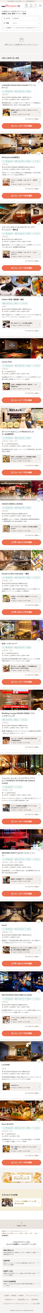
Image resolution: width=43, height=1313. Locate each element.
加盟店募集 (34, 1299)
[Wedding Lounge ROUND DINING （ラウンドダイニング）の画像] (21, 700)
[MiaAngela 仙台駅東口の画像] (21, 144)
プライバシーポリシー (32, 1295)
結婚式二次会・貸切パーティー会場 (12, 1233)
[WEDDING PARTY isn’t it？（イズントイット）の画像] (21, 839)
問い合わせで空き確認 (23, 542)
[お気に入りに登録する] (38, 81)
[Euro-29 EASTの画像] (21, 1111)
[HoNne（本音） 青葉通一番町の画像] (21, 286)
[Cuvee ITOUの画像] (21, 348)
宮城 (26, 1233)
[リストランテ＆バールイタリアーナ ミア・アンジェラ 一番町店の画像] (21, 214)
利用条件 (21, 1295)
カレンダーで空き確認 (23, 126)
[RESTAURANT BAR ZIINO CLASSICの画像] (21, 981)
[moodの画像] (21, 911)
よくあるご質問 (35, 1303)
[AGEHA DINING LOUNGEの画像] (21, 490)
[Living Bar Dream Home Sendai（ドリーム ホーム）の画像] (21, 71)
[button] (21, 1252)
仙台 (31, 1233)
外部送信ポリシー (10, 1299)
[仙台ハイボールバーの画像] (21, 630)
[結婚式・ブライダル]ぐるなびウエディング (14, 1231)
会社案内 (6, 1295)
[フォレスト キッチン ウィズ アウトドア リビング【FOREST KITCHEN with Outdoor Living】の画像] (21, 764)
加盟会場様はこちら (23, 1299)
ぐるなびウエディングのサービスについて (15, 1303)
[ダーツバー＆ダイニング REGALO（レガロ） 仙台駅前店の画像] (21, 418)
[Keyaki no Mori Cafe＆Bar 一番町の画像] (21, 560)
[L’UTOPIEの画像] (21, 1051)
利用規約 (14, 1295)
